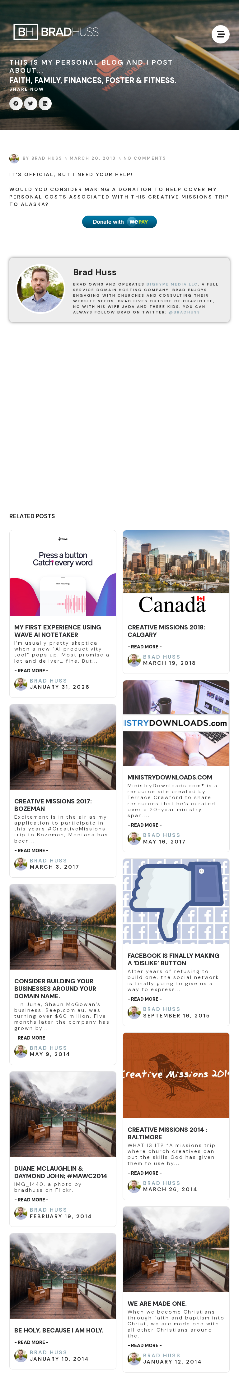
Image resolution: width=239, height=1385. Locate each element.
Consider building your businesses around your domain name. (55, 988)
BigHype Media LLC (172, 284)
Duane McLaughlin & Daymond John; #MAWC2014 (60, 1172)
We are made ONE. (157, 1304)
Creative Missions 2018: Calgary (166, 631)
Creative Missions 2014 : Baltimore (167, 1133)
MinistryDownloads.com (170, 777)
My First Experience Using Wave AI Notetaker (57, 631)
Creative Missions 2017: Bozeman (53, 805)
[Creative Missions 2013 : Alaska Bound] (119, 222)
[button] (16, 103)
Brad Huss (49, 680)
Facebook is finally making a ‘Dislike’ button (173, 959)
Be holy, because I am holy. (58, 1330)
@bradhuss (184, 312)
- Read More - (31, 671)
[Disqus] (119, 419)
